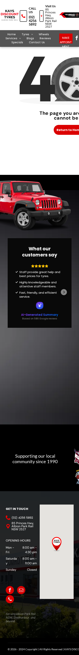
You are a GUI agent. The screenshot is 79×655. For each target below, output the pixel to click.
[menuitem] (12, 34)
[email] (21, 590)
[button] (15, 287)
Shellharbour (21, 617)
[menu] (6, 10)
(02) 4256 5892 (32, 20)
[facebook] (10, 590)
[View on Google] (40, 292)
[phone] (10, 599)
